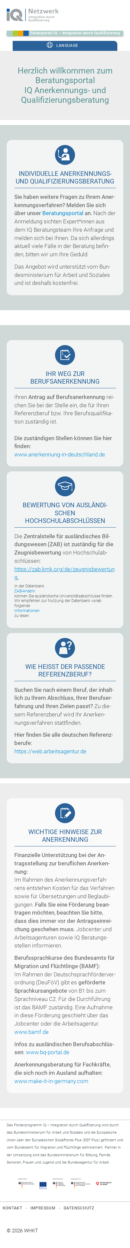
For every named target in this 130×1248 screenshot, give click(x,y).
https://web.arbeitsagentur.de (50, 751)
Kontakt (12, 1208)
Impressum (43, 1208)
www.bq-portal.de (47, 1052)
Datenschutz (79, 1208)
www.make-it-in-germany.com (51, 1081)
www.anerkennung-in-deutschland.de (59, 454)
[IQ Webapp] (33, 15)
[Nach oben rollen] (115, 1233)
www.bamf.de (31, 1032)
